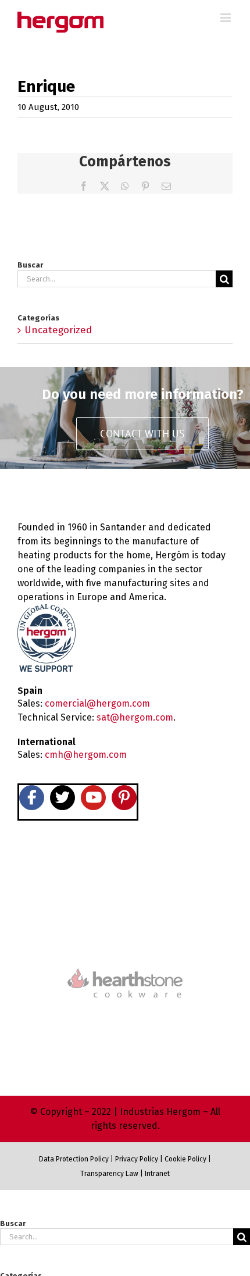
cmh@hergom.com (86, 754)
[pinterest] (124, 797)
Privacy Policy (136, 1159)
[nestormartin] (125, 1018)
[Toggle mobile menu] (226, 18)
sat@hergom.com (135, 717)
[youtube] (93, 797)
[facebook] (31, 797)
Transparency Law (109, 1174)
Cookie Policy (185, 1159)
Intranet (157, 1174)
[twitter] (62, 797)
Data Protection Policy (74, 1159)
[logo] (125, 967)
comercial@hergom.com (97, 703)
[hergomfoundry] (125, 885)
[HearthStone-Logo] (125, 934)
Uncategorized (58, 330)
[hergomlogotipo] (66, 492)
